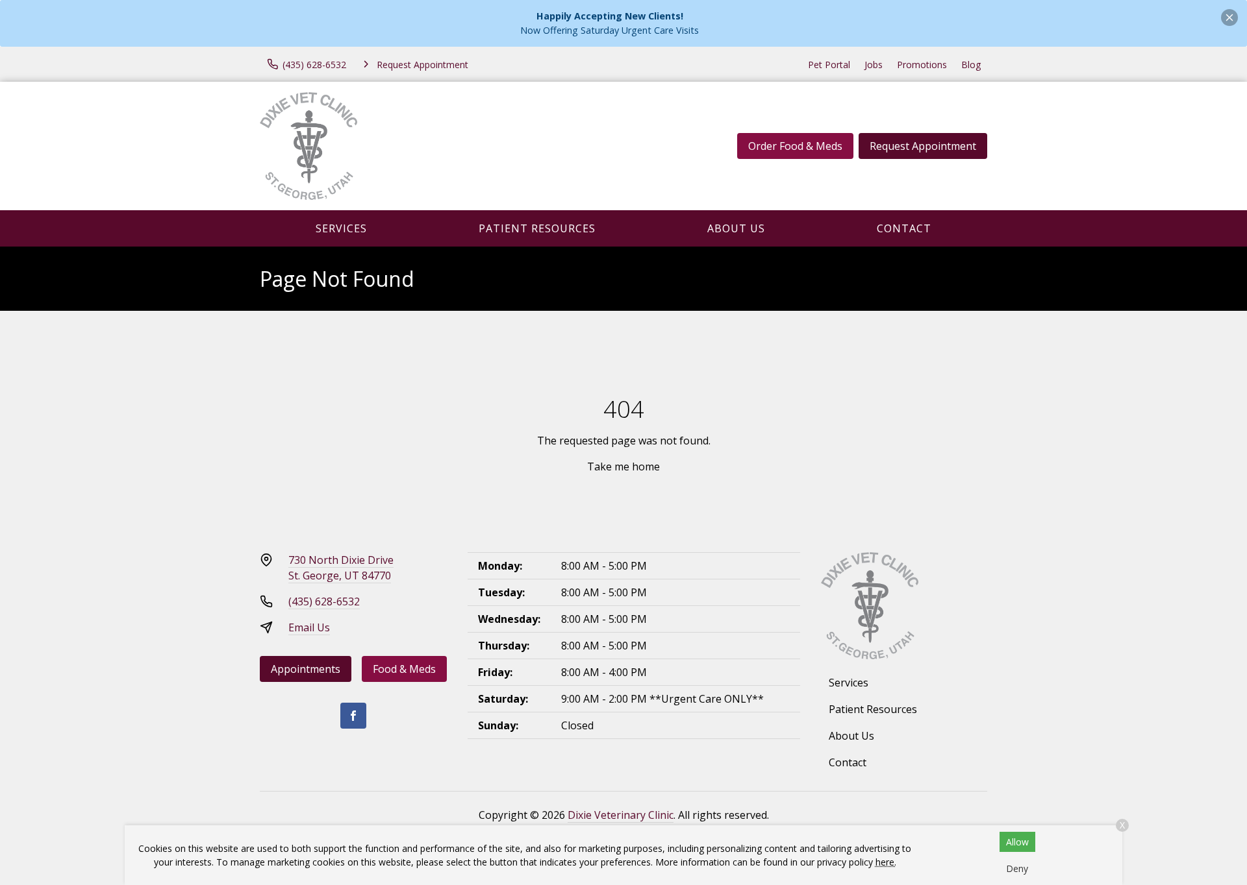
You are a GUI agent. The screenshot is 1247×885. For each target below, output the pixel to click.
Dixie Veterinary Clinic (621, 815)
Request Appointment (923, 146)
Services (341, 228)
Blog (971, 64)
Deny (1017, 868)
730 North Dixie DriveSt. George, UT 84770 (341, 568)
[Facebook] (353, 716)
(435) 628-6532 (324, 601)
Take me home (623, 466)
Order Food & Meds (795, 146)
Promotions (922, 64)
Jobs (873, 64)
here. (885, 862)
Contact (904, 228)
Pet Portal (829, 64)
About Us (736, 228)
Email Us (309, 627)
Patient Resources (537, 228)
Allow (1017, 842)
